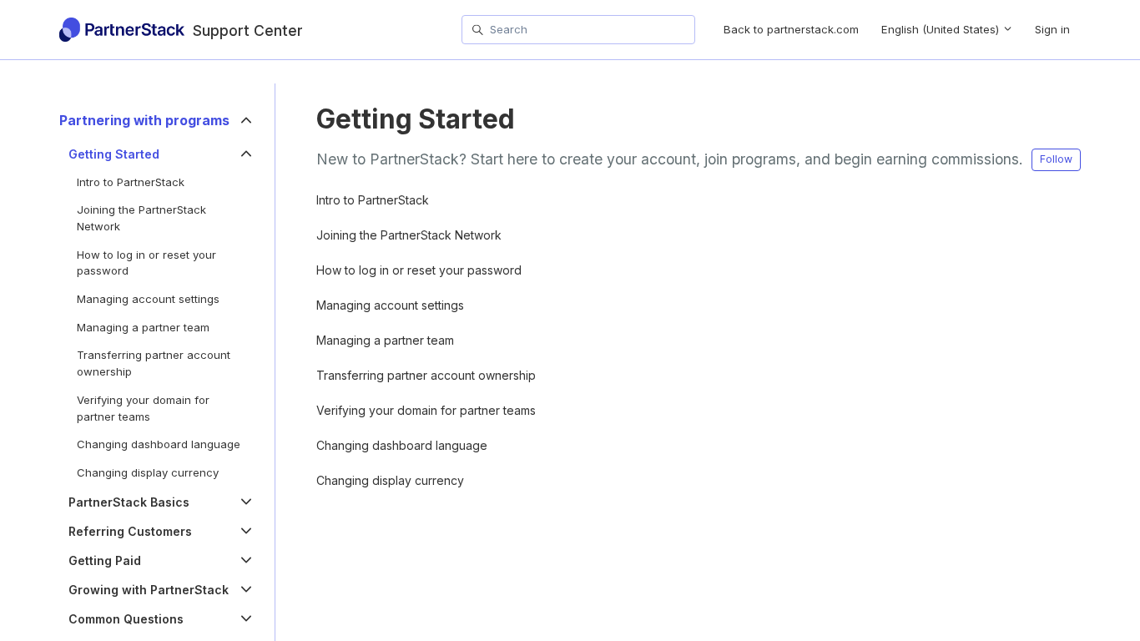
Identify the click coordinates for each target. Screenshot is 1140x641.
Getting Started (113, 154)
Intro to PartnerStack (372, 200)
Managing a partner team (385, 340)
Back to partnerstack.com (791, 29)
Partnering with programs (144, 121)
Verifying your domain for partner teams (426, 410)
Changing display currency (390, 480)
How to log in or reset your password (419, 270)
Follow (1056, 159)
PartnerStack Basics (128, 502)
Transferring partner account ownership (426, 375)
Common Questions (126, 619)
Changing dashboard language (401, 445)
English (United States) (941, 29)
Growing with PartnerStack (148, 590)
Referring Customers (130, 531)
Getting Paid (104, 560)
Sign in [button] (1052, 29)
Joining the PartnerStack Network (409, 235)
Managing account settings (390, 305)
